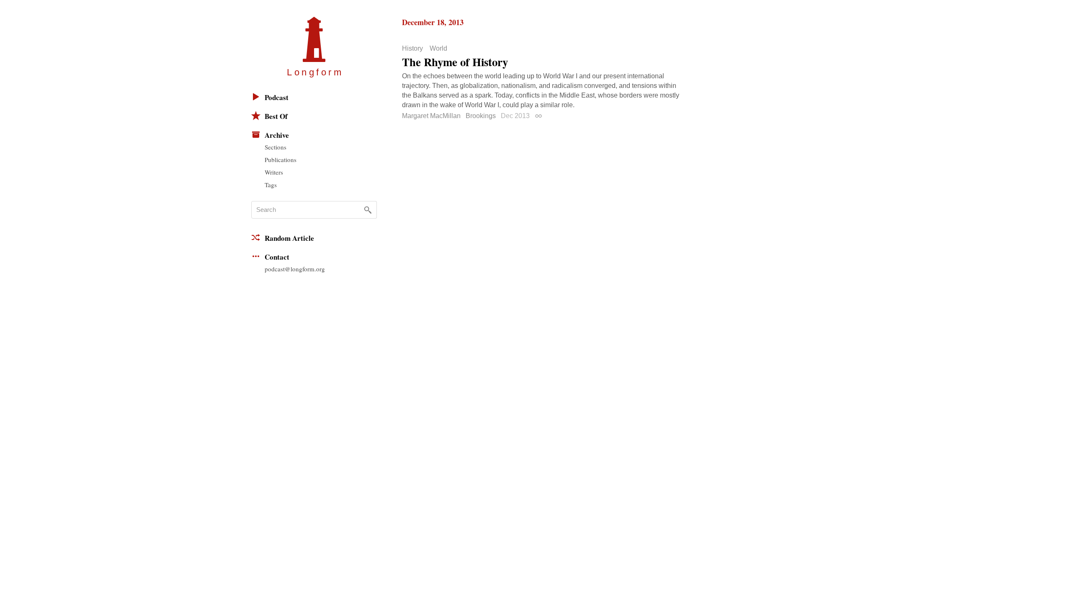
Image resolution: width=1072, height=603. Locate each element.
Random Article (289, 238)
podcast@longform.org (295, 269)
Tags (271, 184)
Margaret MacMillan (431, 115)
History (412, 48)
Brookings (481, 115)
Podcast (277, 97)
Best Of (276, 116)
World (438, 48)
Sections (275, 147)
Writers (274, 172)
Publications (280, 159)
